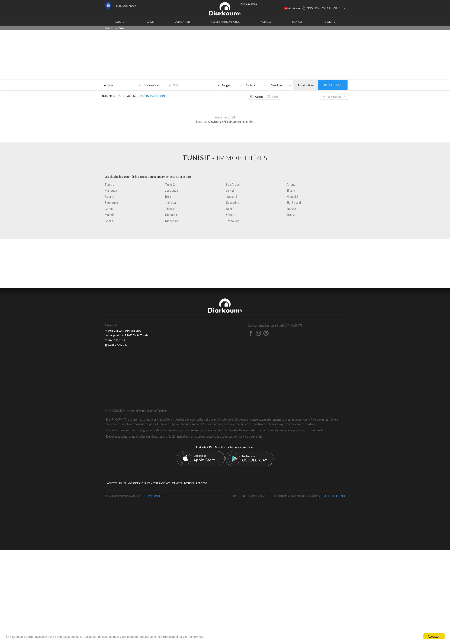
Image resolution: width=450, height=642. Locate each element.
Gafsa (109, 209)
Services (177, 483)
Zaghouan (111, 202)
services (297, 21)
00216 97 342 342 (117, 344)
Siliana (291, 190)
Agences (266, 21)
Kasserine (232, 202)
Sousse (291, 209)
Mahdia (109, 215)
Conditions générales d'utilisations (297, 496)
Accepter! (434, 636)
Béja (168, 196)
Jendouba (171, 190)
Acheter (120, 21)
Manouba (111, 190)
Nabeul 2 (292, 196)
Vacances (134, 483)
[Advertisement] (225, 263)
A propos (201, 483)
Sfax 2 (291, 215)
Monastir (171, 215)
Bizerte (109, 196)
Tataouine (232, 221)
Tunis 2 (170, 184)
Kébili (229, 209)
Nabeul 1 (231, 196)
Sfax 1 (230, 215)
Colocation (182, 21)
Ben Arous (233, 184)
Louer (150, 21)
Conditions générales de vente (251, 496)
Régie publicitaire (334, 496)
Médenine (171, 221)
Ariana (291, 184)
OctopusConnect (153, 496)
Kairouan (171, 202)
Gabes (109, 221)
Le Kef (230, 190)
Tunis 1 (109, 184)
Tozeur (170, 209)
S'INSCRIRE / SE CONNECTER (325, 8)
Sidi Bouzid (294, 202)
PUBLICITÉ (329, 21)
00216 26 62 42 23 (115, 340)
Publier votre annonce (225, 21)
